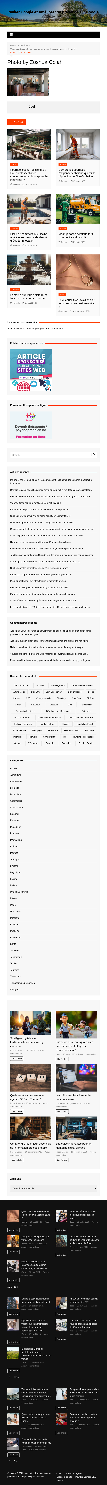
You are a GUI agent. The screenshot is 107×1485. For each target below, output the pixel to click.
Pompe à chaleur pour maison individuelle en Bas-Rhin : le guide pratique (84, 1392)
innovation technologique (49, 717)
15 (15, 1287)
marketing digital (85, 724)
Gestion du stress (22, 717)
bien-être (35, 692)
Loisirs (13, 879)
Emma (64, 311)
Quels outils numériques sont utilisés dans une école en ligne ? (35, 1417)
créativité (54, 704)
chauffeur (76, 698)
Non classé (15, 911)
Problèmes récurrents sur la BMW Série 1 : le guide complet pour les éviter (46, 548)
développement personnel (58, 711)
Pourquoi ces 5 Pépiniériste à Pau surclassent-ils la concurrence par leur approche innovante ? (51, 482)
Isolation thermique (23, 724)
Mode (62, 295)
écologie (50, 743)
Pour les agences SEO (85, 1477)
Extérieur (15, 289)
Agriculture (15, 775)
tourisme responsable (83, 737)
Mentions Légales (74, 1473)
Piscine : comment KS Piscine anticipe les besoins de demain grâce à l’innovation (29, 237)
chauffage (61, 698)
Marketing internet (19, 892)
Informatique (16, 840)
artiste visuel (19, 692)
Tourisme (14, 970)
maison (65, 724)
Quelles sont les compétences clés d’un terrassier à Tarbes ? (40, 568)
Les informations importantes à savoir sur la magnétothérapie (53, 647)
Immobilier (15, 827)
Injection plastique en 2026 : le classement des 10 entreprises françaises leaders (50, 607)
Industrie (14, 833)
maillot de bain (47, 724)
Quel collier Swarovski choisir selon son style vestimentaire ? (76, 303)
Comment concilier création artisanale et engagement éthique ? (83, 1417)
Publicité (14, 931)
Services (14, 950)
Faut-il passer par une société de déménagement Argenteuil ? (40, 574)
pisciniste (89, 730)
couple (18, 704)
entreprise (86, 711)
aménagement (58, 685)
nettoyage (37, 730)
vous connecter (27, 328)
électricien (66, 743)
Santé (14, 164)
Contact (59, 1480)
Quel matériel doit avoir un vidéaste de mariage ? (64, 654)
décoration (87, 704)
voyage (17, 743)
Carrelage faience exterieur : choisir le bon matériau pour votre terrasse (45, 561)
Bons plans (15, 794)
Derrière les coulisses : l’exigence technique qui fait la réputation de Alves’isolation (77, 173)
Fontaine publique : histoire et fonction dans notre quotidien (39, 509)
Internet (14, 853)
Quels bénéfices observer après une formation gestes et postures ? (43, 600)
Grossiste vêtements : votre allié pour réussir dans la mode (83, 1214)
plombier (33, 737)
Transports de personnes (22, 983)
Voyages (14, 989)
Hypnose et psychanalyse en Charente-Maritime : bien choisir (40, 542)
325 (16, 1377)
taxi (64, 737)
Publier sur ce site (64, 1477)
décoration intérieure (25, 711)
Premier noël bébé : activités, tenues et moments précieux (38, 581)
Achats (13, 768)
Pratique (14, 924)
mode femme (19, 730)
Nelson (13, 647)
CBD (28, 698)
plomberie (18, 737)
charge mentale (43, 698)
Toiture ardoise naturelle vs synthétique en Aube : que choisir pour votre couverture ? (36, 1392)
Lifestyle (14, 866)
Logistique (15, 872)
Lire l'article (17, 1058)
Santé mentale (49, 737)
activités (40, 685)
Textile (13, 963)
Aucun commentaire (87, 1054)
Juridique (14, 859)
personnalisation (71, 730)
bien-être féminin (54, 692)
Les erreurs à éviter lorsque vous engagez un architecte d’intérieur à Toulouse (83, 1323)
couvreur (35, 704)
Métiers (13, 898)
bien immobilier (75, 692)
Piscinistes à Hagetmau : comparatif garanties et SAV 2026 (39, 587)
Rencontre (15, 937)
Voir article (13, 1314)
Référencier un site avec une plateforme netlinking (63, 641)
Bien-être (14, 788)
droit (70, 704)
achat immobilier (21, 685)
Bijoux (91, 692)
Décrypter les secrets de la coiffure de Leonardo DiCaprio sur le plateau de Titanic (84, 1240)
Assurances (16, 781)
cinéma (90, 698)
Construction (16, 807)
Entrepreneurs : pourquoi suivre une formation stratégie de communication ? (74, 1046)
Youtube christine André (22, 654)
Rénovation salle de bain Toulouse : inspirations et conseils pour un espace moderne (52, 529)
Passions (14, 918)
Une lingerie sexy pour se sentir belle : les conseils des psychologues (55, 660)
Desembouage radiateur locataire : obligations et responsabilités (42, 522)
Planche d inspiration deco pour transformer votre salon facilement (42, 594)
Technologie (16, 957)
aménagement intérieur (82, 685)
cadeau (16, 698)
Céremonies (16, 801)
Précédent (18, 122)
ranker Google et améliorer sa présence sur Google (53, 12)
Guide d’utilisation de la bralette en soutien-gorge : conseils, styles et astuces (34, 1264)
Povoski (16, 184)
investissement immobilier (81, 717)
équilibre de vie (85, 743)
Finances (14, 820)
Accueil (59, 1473)
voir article (13, 1230)
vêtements (33, 743)
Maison (63, 164)
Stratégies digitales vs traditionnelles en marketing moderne (26, 1042)
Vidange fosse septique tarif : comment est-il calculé (35, 503)
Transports (15, 976)
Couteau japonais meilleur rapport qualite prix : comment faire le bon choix (46, 535)
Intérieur (14, 846)
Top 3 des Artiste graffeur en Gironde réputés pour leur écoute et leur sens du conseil (51, 555)
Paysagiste (53, 730)
